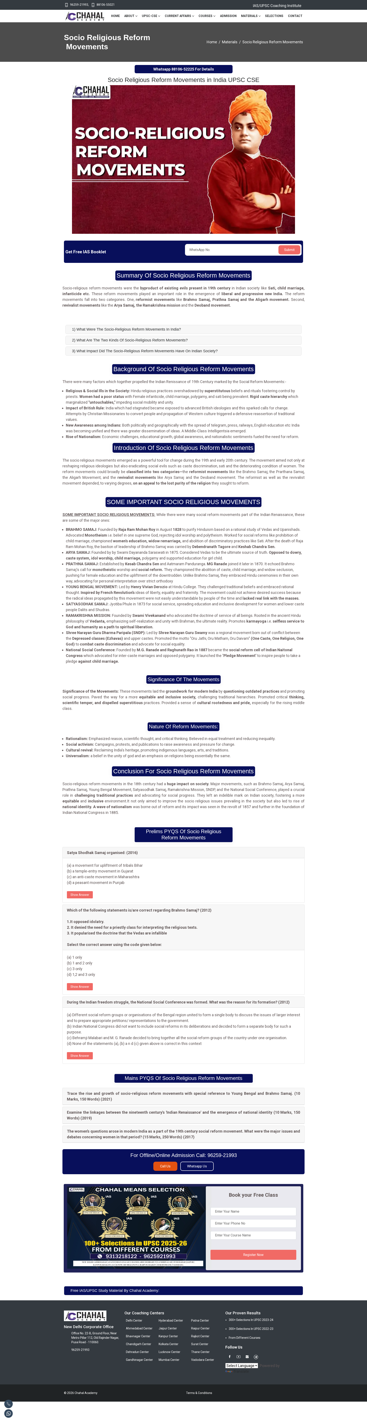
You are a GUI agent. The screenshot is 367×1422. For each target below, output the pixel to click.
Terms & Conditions (199, 1393)
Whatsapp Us (197, 1166)
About (129, 16)
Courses (205, 16)
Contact (295, 16)
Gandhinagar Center (139, 1359)
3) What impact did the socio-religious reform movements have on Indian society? (145, 351)
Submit (289, 250)
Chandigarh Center (138, 1344)
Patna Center (200, 1320)
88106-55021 (106, 4)
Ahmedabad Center (139, 1328)
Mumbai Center (169, 1359)
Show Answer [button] (80, 894)
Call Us (165, 1166)
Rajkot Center (200, 1336)
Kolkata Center (168, 1344)
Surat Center (199, 1344)
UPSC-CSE (149, 16)
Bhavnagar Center (138, 1336)
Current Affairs (178, 16)
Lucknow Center (169, 1352)
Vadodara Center (202, 1359)
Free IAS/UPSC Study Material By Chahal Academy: (115, 1290)
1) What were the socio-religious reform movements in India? (126, 329)
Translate (241, 1371)
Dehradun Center (137, 1352)
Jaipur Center (168, 1328)
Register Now (253, 1255)
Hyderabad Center (171, 1320)
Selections (274, 16)
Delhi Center (134, 1320)
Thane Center (200, 1352)
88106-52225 (182, 69)
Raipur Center (200, 1328)
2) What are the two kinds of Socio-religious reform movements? (130, 340)
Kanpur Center (168, 1336)
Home (115, 16)
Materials (249, 16)
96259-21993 (79, 4)
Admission (228, 16)
